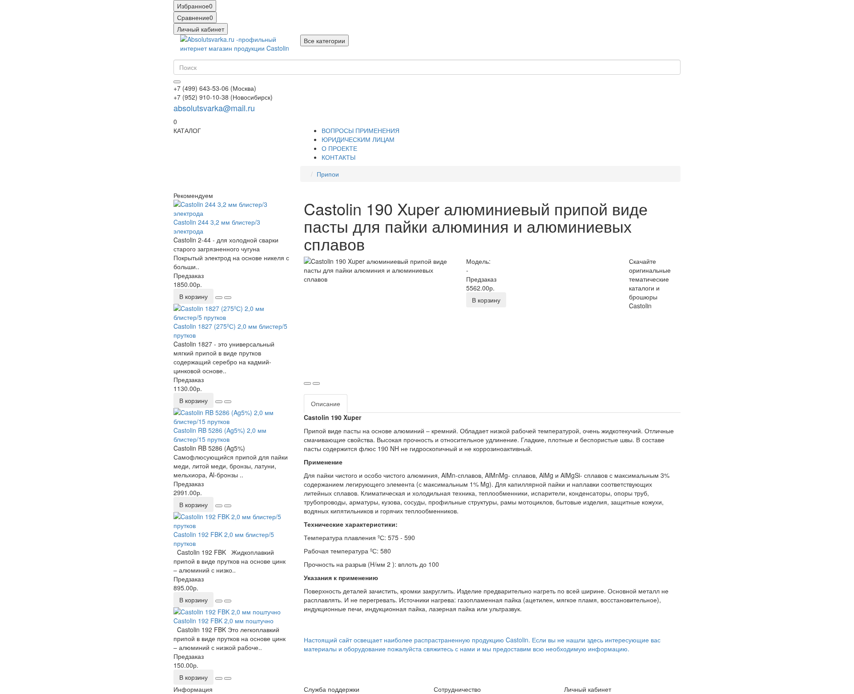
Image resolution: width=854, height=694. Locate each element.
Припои (328, 173)
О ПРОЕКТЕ (339, 148)
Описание (325, 403)
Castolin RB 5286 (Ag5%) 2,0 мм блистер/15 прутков (219, 435)
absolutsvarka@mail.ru (214, 107)
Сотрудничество (457, 689)
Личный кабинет (587, 689)
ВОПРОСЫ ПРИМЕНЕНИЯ (360, 130)
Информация (193, 689)
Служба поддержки (331, 689)
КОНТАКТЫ (338, 157)
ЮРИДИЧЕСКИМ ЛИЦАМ (358, 139)
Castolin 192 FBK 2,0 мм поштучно (223, 620)
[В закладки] (218, 297)
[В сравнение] (227, 297)
